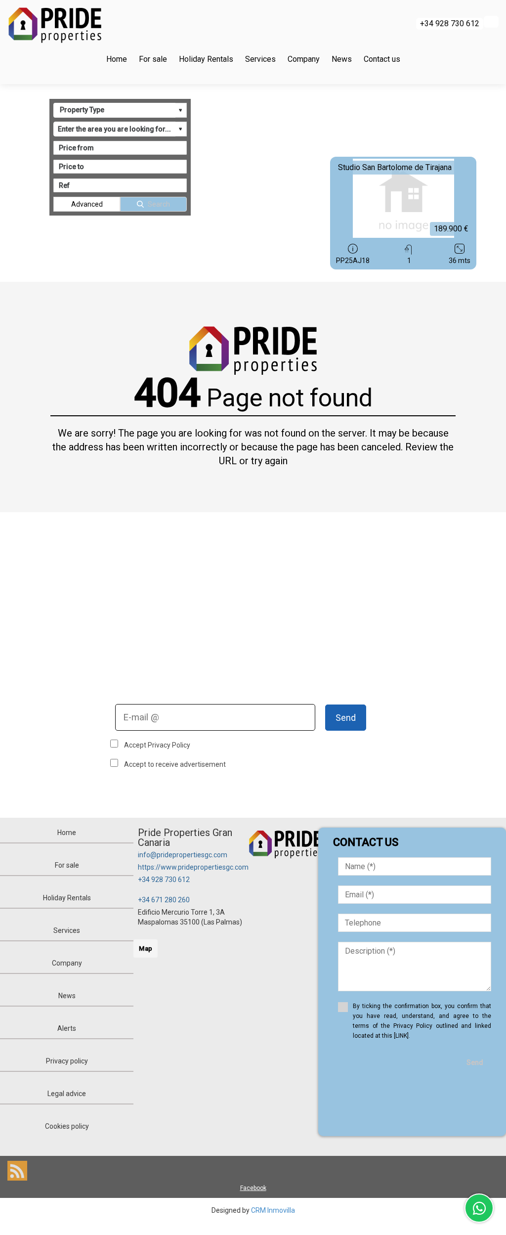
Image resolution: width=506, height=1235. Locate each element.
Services (260, 59)
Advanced (87, 204)
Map (145, 948)
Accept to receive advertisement (175, 764)
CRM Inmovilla (273, 1210)
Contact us (382, 59)
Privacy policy (67, 1061)
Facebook (253, 1188)
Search (159, 204)
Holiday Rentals (206, 59)
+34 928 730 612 (164, 879)
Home (116, 59)
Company (304, 59)
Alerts (66, 1028)
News (342, 59)
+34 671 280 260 (164, 900)
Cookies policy (67, 1126)
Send (346, 717)
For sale (153, 59)
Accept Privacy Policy (157, 745)
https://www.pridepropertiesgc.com (193, 867)
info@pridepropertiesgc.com (182, 855)
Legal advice (66, 1094)
